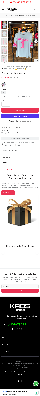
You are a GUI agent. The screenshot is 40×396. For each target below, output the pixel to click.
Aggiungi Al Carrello (8, 192)
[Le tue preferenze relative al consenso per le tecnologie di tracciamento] (36, 392)
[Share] (9, 151)
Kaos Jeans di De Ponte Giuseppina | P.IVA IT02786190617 (20, 364)
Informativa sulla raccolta (9, 394)
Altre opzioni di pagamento (20, 121)
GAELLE (8, 130)
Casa (6, 16)
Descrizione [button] (5, 157)
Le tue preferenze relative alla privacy (17, 391)
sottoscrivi (20, 290)
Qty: (2, 100)
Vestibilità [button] (5, 163)
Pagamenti (8, 372)
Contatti (19, 374)
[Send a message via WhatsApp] (36, 384)
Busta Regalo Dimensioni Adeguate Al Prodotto (20, 176)
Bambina (14, 16)
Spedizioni (30, 372)
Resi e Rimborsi (19, 372)
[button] (4, 21)
